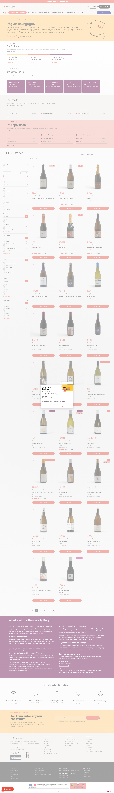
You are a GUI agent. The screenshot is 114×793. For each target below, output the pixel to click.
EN (110, 791)
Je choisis (48, 406)
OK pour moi (65, 406)
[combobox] (109, 791)
